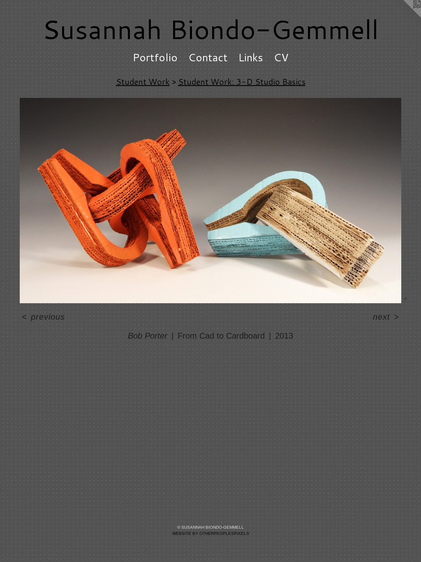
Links (250, 57)
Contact (207, 57)
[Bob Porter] (210, 200)
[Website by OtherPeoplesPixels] (404, 16)
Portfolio (155, 57)
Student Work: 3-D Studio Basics (241, 81)
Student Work (143, 81)
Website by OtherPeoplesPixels (210, 533)
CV (281, 57)
